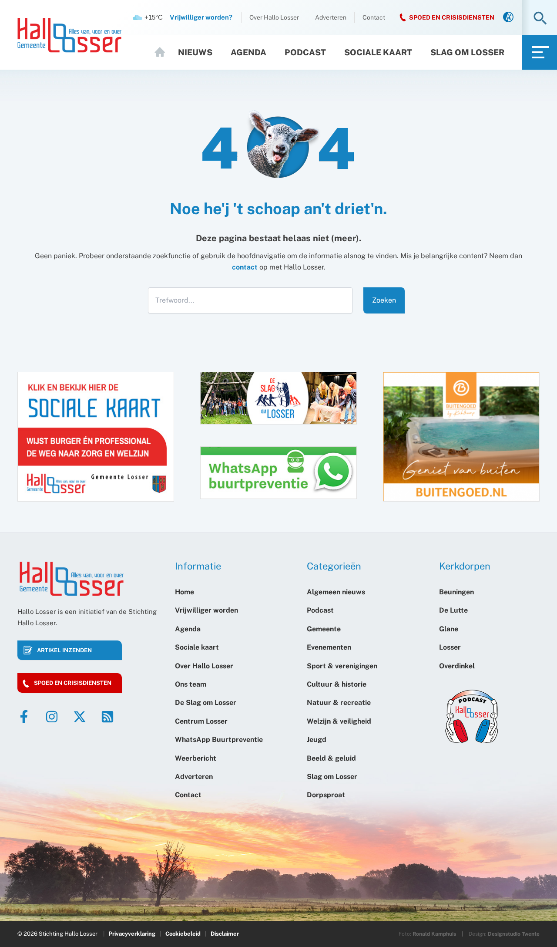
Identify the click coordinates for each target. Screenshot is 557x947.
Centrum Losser (201, 721)
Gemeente (324, 629)
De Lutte (453, 610)
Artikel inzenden (64, 650)
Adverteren (330, 17)
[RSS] (107, 716)
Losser (450, 647)
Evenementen (329, 647)
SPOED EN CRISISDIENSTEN (451, 17)
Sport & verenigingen (342, 666)
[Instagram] (51, 716)
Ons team (190, 684)
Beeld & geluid (331, 758)
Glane (448, 629)
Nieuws (195, 52)
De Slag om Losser (205, 702)
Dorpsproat (326, 795)
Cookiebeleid (183, 933)
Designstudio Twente (514, 934)
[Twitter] (79, 716)
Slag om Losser (467, 52)
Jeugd (316, 739)
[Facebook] (23, 716)
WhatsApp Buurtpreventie (219, 739)
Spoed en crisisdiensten (72, 683)
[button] (540, 19)
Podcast (305, 52)
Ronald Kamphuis (434, 934)
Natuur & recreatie (339, 702)
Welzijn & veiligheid (339, 721)
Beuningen (456, 592)
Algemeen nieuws (336, 592)
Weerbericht (195, 758)
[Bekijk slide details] (461, 437)
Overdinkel (457, 666)
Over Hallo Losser (274, 17)
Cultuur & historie (336, 684)
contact (245, 267)
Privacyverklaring (132, 933)
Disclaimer (225, 933)
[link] (508, 18)
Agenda (248, 52)
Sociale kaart (378, 52)
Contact (373, 17)
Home (164, 52)
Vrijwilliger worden (206, 610)
